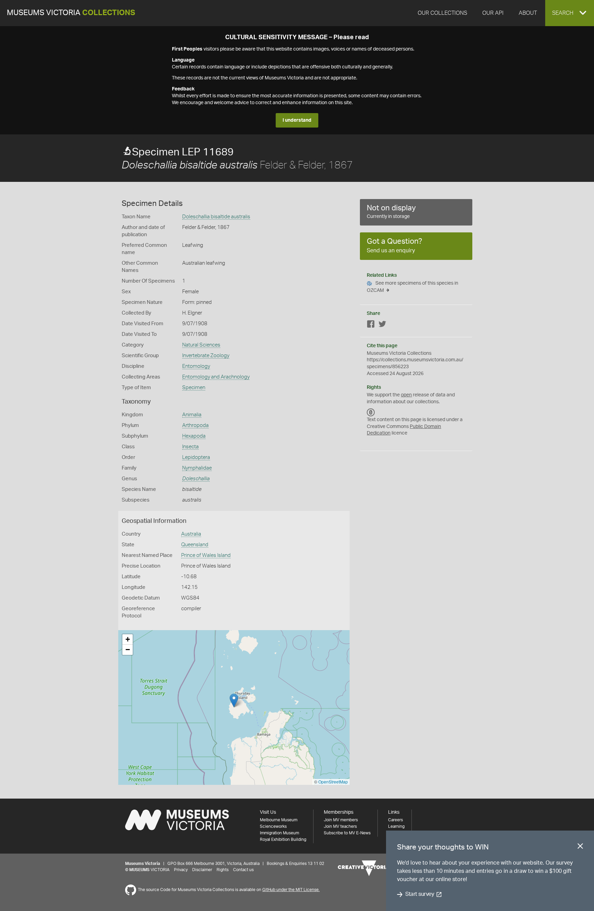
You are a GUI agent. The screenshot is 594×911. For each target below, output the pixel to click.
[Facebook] (371, 325)
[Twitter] (382, 325)
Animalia (191, 414)
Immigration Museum (279, 833)
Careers (395, 820)
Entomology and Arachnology (216, 377)
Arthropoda (195, 425)
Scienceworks (273, 826)
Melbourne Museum (278, 820)
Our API (493, 13)
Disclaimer (202, 870)
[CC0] (371, 412)
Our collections (442, 13)
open (406, 395)
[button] (569, 13)
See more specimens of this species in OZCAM (412, 287)
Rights (223, 870)
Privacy (181, 870)
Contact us (243, 870)
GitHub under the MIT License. (291, 890)
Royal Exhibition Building (283, 839)
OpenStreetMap (333, 781)
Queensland (194, 544)
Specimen (193, 387)
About (528, 13)
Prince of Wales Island (206, 555)
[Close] (580, 847)
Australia (191, 534)
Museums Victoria (71, 13)
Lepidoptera (196, 457)
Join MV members (341, 820)
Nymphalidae (197, 468)
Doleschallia (196, 478)
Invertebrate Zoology (205, 355)
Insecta (190, 446)
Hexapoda (194, 436)
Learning (396, 826)
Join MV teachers (340, 826)
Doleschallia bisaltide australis (216, 216)
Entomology (196, 366)
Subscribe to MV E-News (347, 833)
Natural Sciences (201, 345)
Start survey (419, 894)
